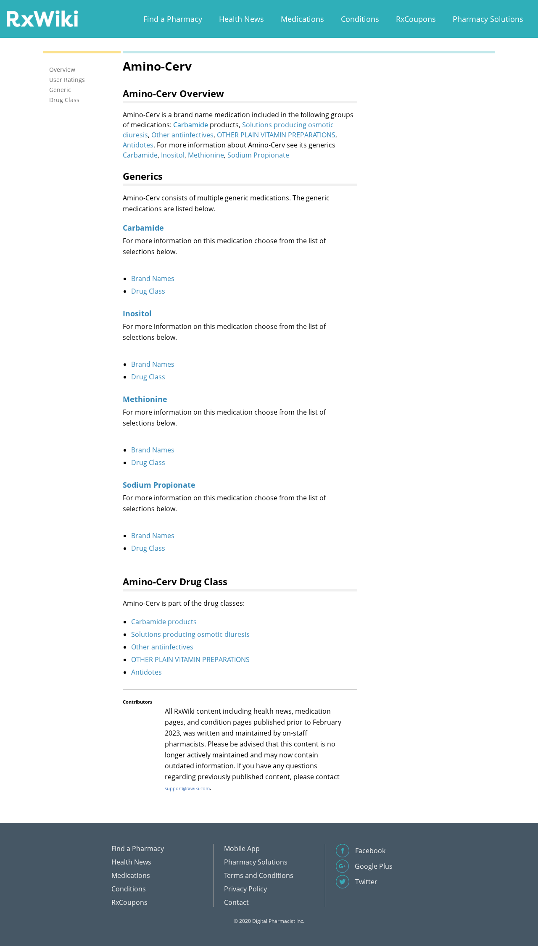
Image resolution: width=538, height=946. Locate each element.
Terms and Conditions (258, 875)
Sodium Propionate (258, 155)
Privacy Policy (245, 888)
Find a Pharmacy (172, 19)
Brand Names (152, 278)
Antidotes (138, 145)
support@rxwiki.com (187, 788)
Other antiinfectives (182, 134)
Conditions (360, 19)
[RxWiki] (42, 18)
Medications (302, 19)
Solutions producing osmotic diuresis (190, 634)
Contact (236, 902)
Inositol (173, 155)
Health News (241, 19)
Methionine (206, 155)
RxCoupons (416, 19)
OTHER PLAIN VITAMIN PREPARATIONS (276, 134)
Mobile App (242, 848)
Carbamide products (164, 621)
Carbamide (190, 124)
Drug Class (148, 291)
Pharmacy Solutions (488, 19)
